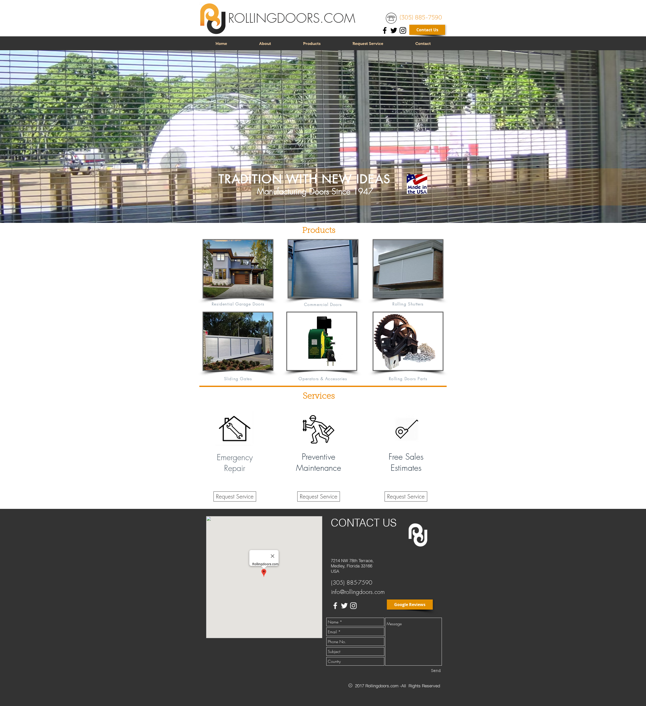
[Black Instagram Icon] (402, 30)
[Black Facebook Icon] (384, 30)
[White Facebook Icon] (335, 605)
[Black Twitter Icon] (393, 30)
